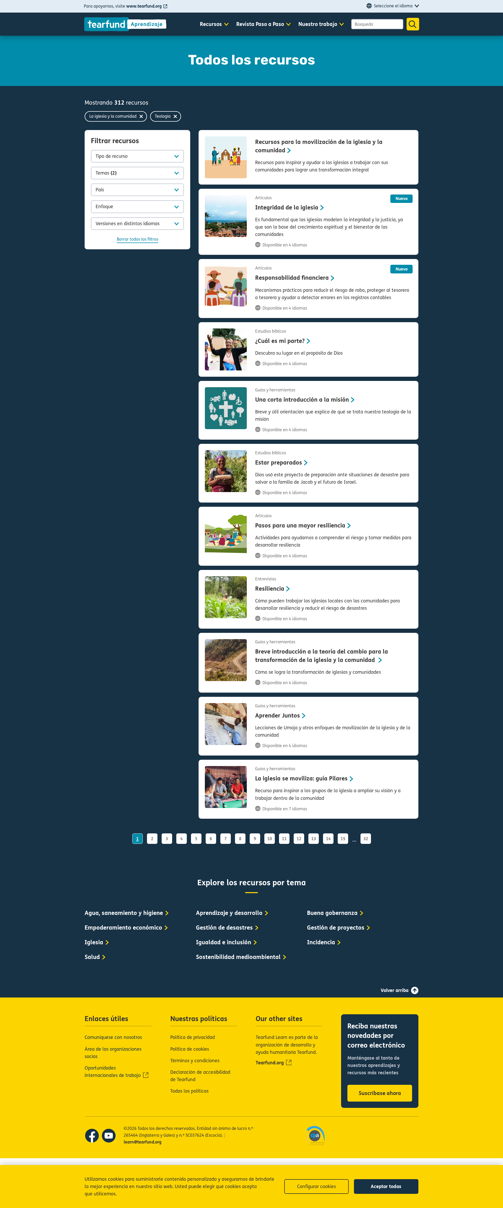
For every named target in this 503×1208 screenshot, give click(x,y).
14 (328, 838)
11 (284, 838)
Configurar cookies (316, 1186)
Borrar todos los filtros (137, 239)
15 (343, 838)
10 (269, 838)
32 (365, 838)
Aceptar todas (386, 1186)
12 (299, 838)
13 (313, 838)
